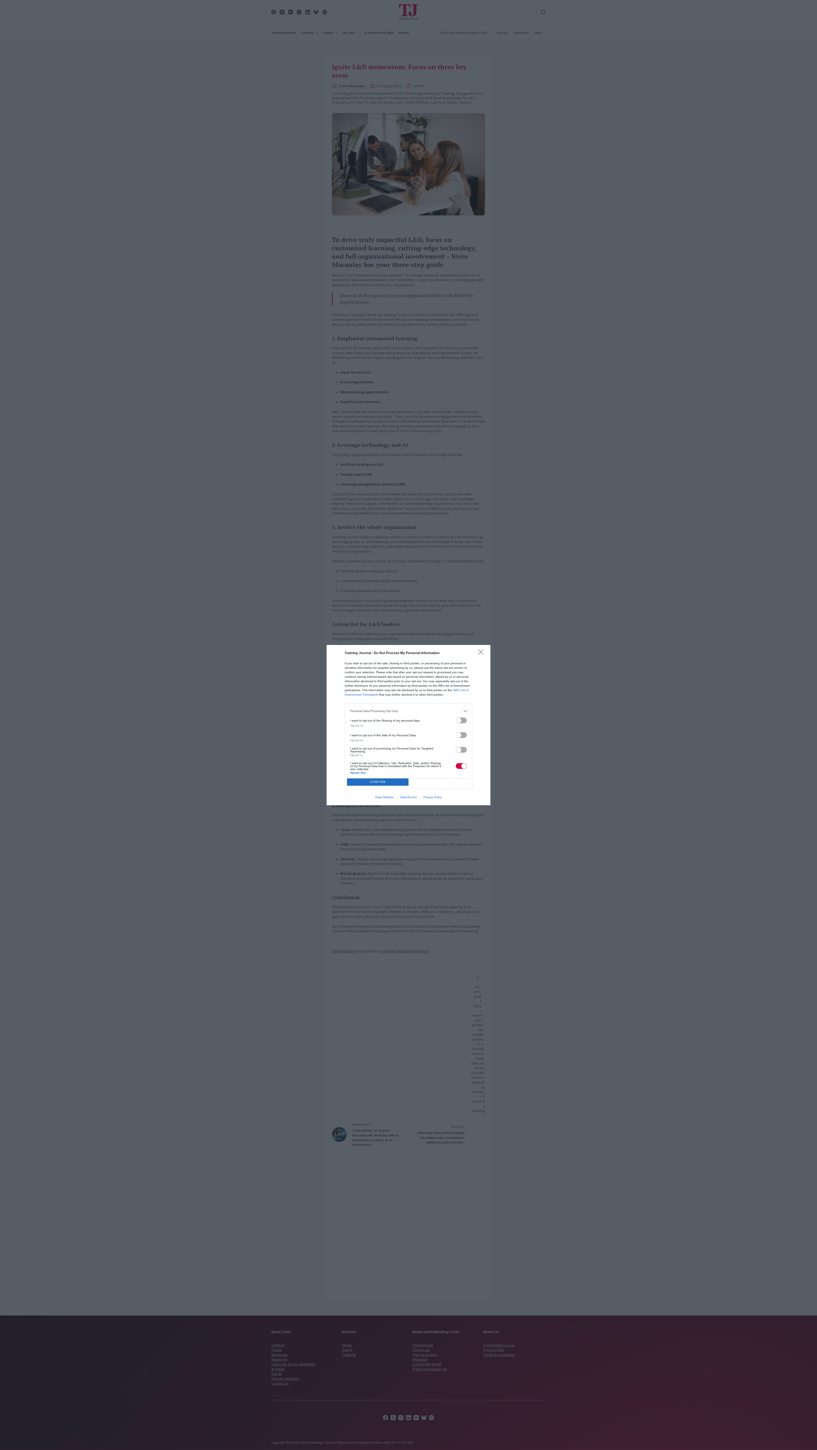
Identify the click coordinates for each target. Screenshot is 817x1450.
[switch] (461, 720)
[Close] (482, 653)
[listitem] (408, 711)
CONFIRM (378, 782)
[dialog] (408, 725)
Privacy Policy (432, 797)
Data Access (408, 797)
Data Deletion (384, 797)
